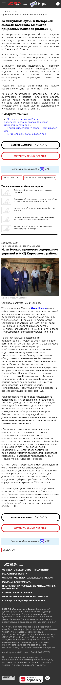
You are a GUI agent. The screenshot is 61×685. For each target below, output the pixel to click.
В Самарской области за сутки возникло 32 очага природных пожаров (33, 227)
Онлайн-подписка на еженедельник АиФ (27, 578)
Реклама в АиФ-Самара (16, 582)
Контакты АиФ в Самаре (17, 592)
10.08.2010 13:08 (9, 11)
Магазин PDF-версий (14, 574)
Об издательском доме (16, 570)
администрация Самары (14, 297)
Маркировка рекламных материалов (25, 596)
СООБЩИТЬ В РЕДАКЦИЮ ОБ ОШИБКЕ (23, 600)
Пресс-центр (41, 570)
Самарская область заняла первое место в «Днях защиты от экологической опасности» (35, 200)
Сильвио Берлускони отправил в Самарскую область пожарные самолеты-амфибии (34, 218)
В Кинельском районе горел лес (26, 134)
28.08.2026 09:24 (9, 243)
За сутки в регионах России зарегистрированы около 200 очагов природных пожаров (26, 122)
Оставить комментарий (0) (30, 156)
